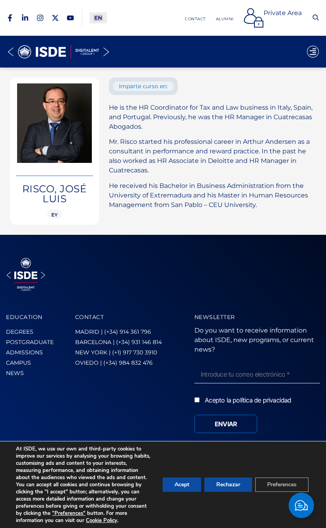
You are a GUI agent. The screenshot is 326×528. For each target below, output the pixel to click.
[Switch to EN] (98, 18)
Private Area (283, 13)
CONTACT (89, 317)
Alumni (225, 18)
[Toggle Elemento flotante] (301, 505)
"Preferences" (68, 513)
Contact (195, 18)
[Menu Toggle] (313, 51)
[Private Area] (254, 18)
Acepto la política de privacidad (248, 400)
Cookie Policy (101, 520)
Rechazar (228, 484)
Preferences (282, 484)
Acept (182, 484)
